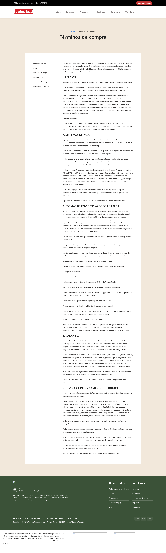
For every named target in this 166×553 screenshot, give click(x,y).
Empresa (70, 12)
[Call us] (20, 490)
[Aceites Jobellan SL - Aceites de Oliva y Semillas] (24, 12)
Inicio (58, 12)
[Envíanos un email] (15, 490)
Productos (85, 12)
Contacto (115, 12)
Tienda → (129, 12)
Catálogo (101, 12)
